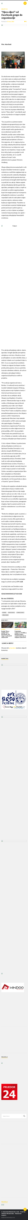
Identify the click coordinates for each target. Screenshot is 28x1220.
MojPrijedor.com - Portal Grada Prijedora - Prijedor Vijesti (13, 1213)
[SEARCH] (24, 1116)
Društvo (4, 9)
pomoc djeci (20, 612)
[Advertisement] (13, 1040)
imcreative (11, 1217)
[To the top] (25, 1209)
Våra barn (5, 615)
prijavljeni (12, 648)
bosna (4, 612)
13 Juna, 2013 (10, 21)
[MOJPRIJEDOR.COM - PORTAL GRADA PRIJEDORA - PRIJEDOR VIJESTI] (2, 3)
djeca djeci (11, 612)
